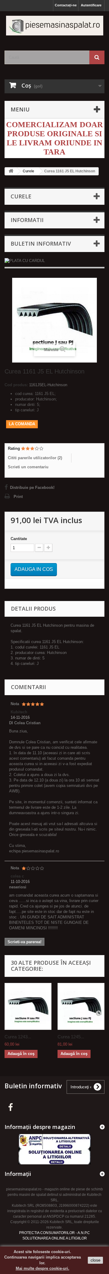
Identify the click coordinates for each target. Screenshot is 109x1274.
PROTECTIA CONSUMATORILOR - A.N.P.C (54, 1233)
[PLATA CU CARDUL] (54, 261)
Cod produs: (16, 385)
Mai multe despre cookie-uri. (42, 1268)
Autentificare (91, 5)
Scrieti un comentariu (28, 467)
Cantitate (19, 538)
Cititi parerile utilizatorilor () (35, 458)
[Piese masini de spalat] (54, 25)
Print (18, 496)
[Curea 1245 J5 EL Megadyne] (81, 1006)
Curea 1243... (18, 1036)
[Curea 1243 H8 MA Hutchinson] (28, 1006)
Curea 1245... (71, 1036)
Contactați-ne (66, 5)
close (96, 1260)
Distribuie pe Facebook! (32, 487)
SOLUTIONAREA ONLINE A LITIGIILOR (54, 1238)
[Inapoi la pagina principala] (11, 171)
